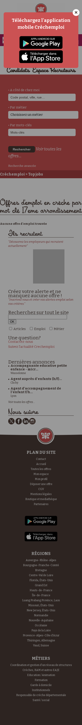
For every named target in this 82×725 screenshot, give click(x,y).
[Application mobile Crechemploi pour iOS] (41, 56)
